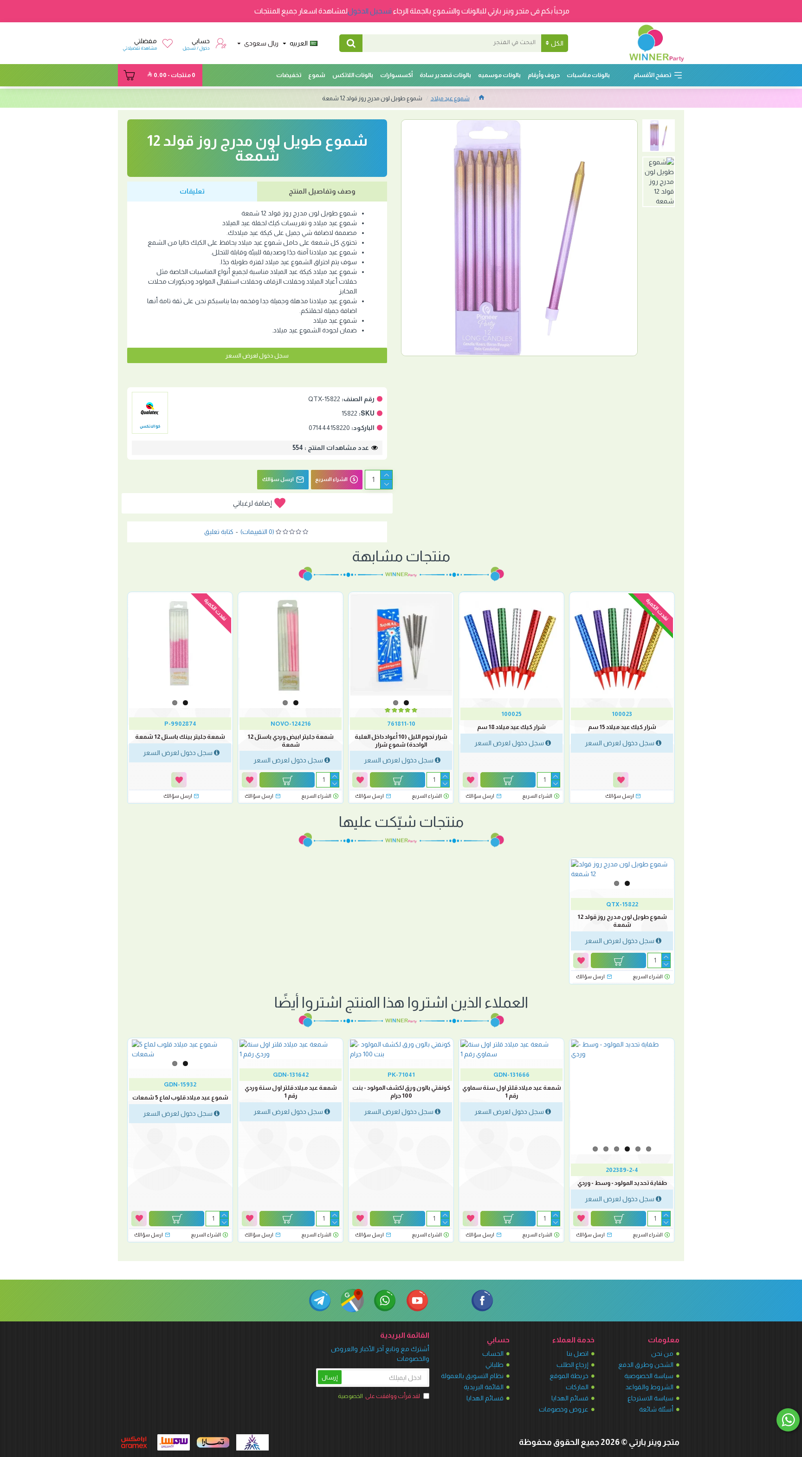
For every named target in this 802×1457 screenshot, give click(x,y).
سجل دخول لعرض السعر (257, 355)
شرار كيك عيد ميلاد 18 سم (511, 726)
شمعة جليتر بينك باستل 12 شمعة (180, 736)
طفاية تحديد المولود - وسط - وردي (622, 1182)
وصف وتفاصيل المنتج (322, 191)
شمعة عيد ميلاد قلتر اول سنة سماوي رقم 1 (511, 1091)
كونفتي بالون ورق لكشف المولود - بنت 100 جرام (401, 1091)
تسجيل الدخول (370, 11)
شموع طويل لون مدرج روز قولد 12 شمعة (622, 920)
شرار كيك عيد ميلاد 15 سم (622, 726)
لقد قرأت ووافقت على (379, 1395)
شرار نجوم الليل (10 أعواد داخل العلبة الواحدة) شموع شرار (401, 740)
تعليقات (192, 191)
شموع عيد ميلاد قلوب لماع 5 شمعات (180, 1097)
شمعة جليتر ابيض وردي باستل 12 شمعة (290, 740)
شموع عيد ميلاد (450, 98)
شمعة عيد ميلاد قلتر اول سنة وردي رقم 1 (291, 1091)
